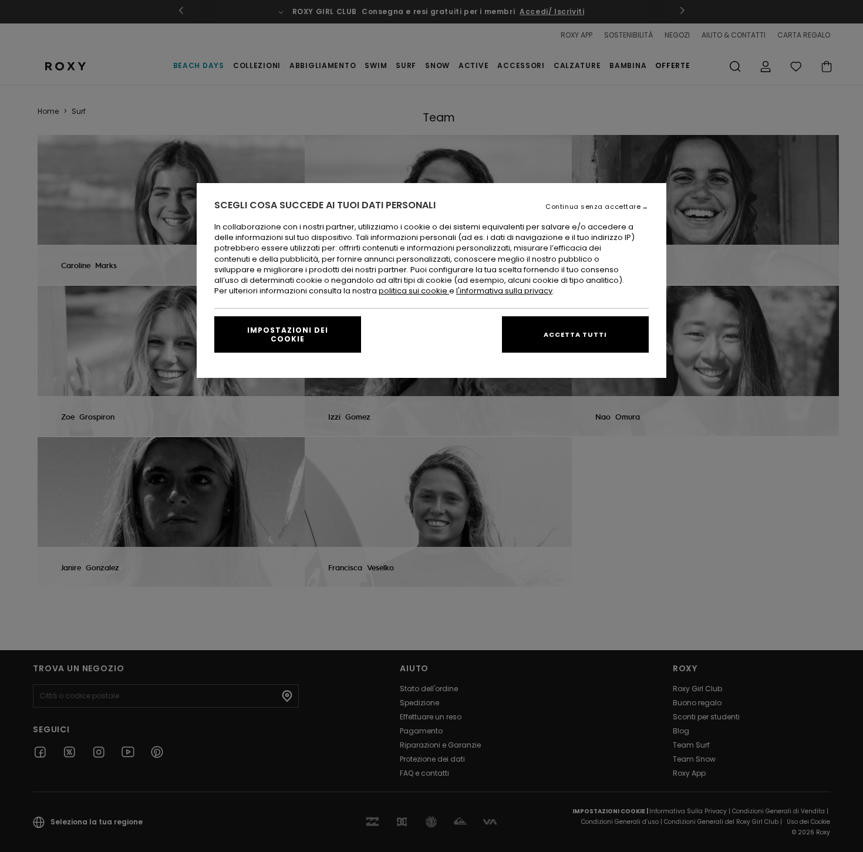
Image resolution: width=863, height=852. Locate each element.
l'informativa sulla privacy (504, 290)
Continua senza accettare (592, 206)
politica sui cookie (414, 290)
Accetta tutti (575, 334)
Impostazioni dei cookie (287, 334)
